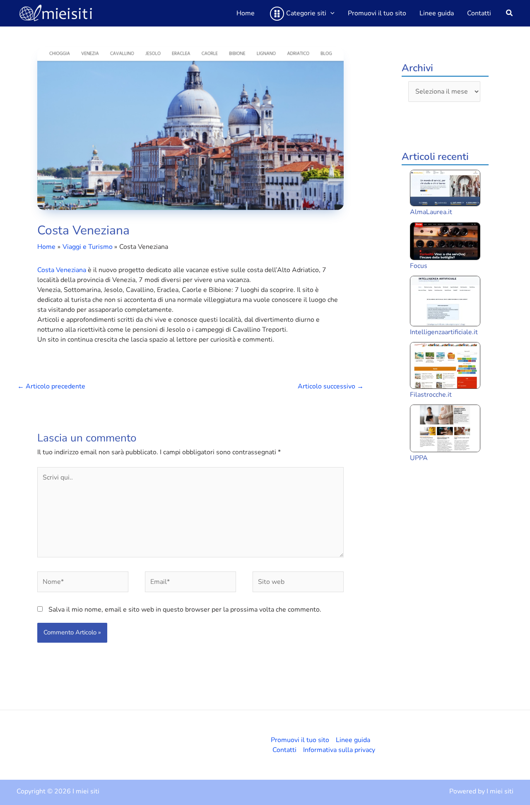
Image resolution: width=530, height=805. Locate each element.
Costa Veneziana (61, 270)
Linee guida (353, 740)
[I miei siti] (56, 12)
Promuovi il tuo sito (300, 740)
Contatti (284, 749)
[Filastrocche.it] (445, 365)
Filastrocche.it (431, 394)
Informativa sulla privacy (339, 749)
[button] (330, 13)
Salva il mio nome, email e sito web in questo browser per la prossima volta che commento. (184, 609)
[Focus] (445, 241)
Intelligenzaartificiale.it (444, 332)
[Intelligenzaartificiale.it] (445, 301)
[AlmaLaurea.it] (445, 188)
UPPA (419, 458)
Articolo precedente (51, 386)
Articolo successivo (331, 386)
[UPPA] (445, 428)
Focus (418, 265)
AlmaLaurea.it (431, 212)
